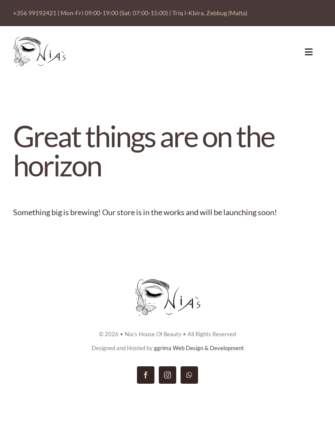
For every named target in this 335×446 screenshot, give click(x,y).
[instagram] (167, 375)
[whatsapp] (189, 375)
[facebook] (145, 375)
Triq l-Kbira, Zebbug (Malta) (209, 13)
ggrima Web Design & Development (199, 348)
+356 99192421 (34, 13)
